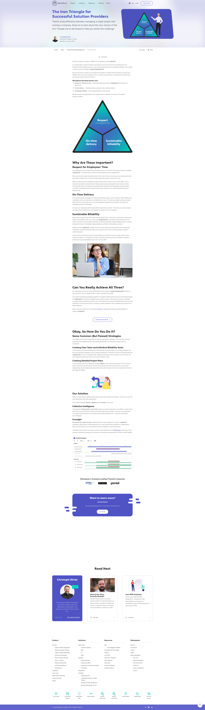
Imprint (132, 652)
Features (54, 645)
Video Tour (136, 665)
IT (81, 652)
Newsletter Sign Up (109, 668)
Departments (81, 645)
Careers (132, 650)
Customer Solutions (86, 647)
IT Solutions (84, 668)
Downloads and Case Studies (111, 650)
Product (72, 3)
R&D (82, 650)
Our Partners (134, 647)
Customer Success (57, 678)
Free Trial (135, 657)
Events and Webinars (109, 665)
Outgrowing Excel (85, 675)
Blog (105, 645)
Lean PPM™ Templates (110, 657)
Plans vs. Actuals (59, 660)
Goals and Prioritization (61, 655)
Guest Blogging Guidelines (113, 647)
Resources (91, 3)
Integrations (55, 670)
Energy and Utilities (86, 663)
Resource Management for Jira (89, 685)
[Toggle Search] (200, 705)
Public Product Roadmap (58, 675)
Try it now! (102, 511)
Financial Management (60, 665)
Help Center (107, 663)
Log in (137, 3)
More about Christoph (73, 617)
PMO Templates (108, 660)
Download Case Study (101, 319)
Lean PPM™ (107, 655)
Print (151, 50)
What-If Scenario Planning (61, 657)
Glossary (106, 652)
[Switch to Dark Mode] (132, 3)
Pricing (108, 3)
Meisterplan (117, 430)
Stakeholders (81, 670)
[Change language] (129, 3)
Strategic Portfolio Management (89, 682)
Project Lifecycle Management (62, 652)
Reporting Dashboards (60, 663)
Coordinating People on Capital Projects (89, 679)
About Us (101, 3)
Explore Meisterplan (135, 655)
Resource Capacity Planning (62, 650)
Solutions (81, 3)
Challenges (81, 673)
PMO (82, 655)
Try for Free (146, 3)
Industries (80, 657)
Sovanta (99, 309)
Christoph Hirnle (66, 37)
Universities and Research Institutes (90, 665)
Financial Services (85, 660)
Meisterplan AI (58, 668)
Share (143, 50)
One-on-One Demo (137, 663)
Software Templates (138, 660)
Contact (135, 670)
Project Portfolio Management (62, 647)
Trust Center (55, 673)
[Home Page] (59, 3)
